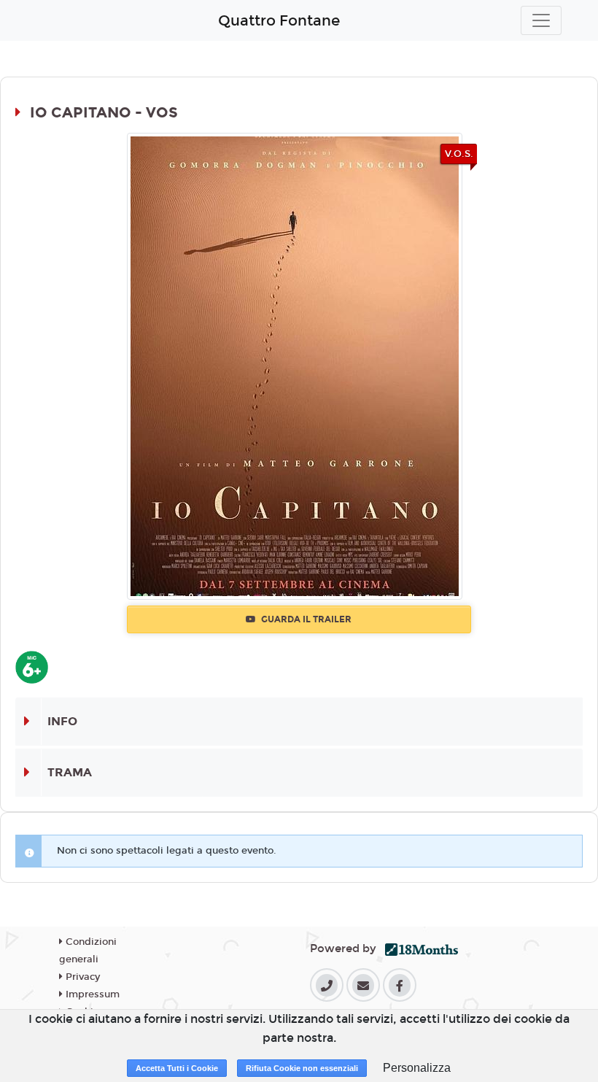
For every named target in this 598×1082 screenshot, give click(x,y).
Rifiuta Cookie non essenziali (302, 1068)
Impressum (91, 994)
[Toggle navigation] (541, 20)
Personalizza (417, 1068)
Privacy (81, 977)
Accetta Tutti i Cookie (177, 1068)
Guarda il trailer (305, 619)
